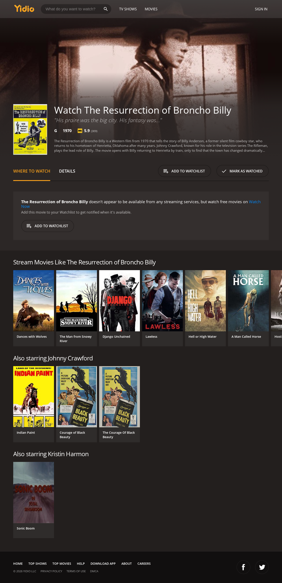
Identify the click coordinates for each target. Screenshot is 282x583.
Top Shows (37, 563)
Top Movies (61, 563)
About (126, 563)
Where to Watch (31, 171)
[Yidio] (24, 10)
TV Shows (128, 9)
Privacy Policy (51, 571)
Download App (103, 563)
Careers (144, 563)
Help (81, 563)
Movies (151, 9)
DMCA (94, 571)
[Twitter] (262, 567)
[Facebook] (243, 567)
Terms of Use (76, 571)
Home (18, 563)
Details (67, 171)
